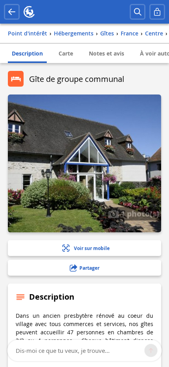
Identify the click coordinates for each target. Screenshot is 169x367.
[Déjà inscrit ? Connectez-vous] (157, 12)
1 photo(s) (139, 213)
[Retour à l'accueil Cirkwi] (29, 12)
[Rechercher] (137, 12)
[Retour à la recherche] (12, 12)
